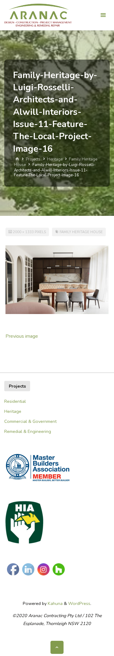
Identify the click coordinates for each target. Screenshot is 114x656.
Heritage (55, 159)
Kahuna (55, 603)
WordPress (79, 603)
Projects (33, 159)
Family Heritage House (81, 232)
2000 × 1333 (24, 232)
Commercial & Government (30, 421)
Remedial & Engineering (27, 431)
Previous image (21, 336)
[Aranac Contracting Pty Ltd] (38, 15)
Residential (15, 401)
